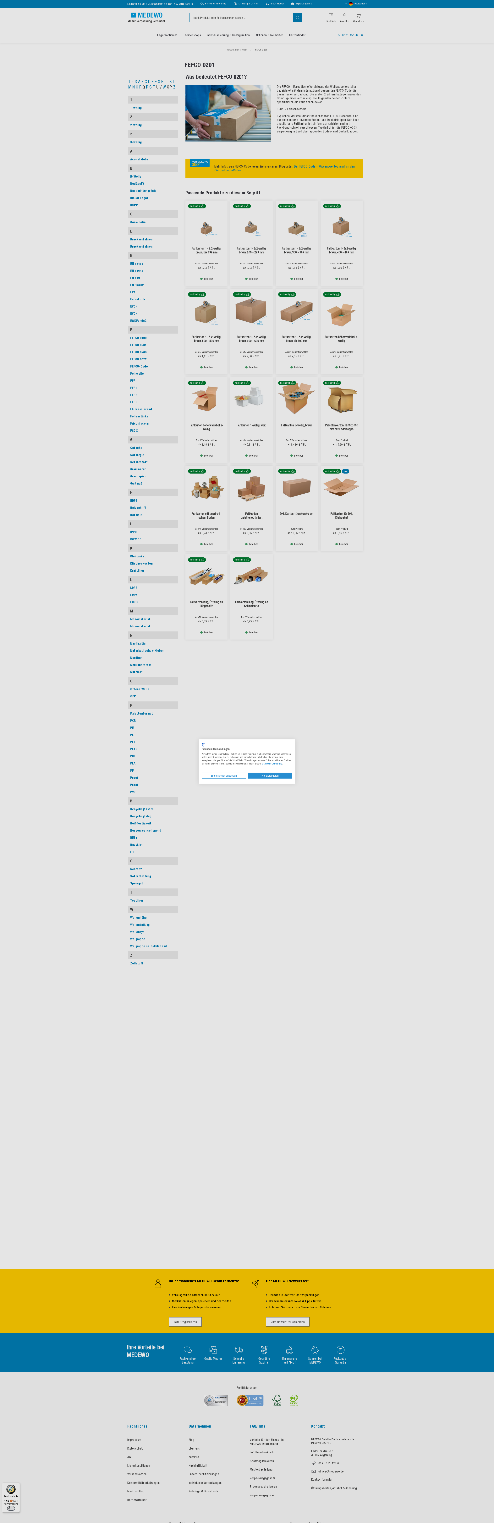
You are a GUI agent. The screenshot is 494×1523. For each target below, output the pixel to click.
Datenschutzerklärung (272, 763)
